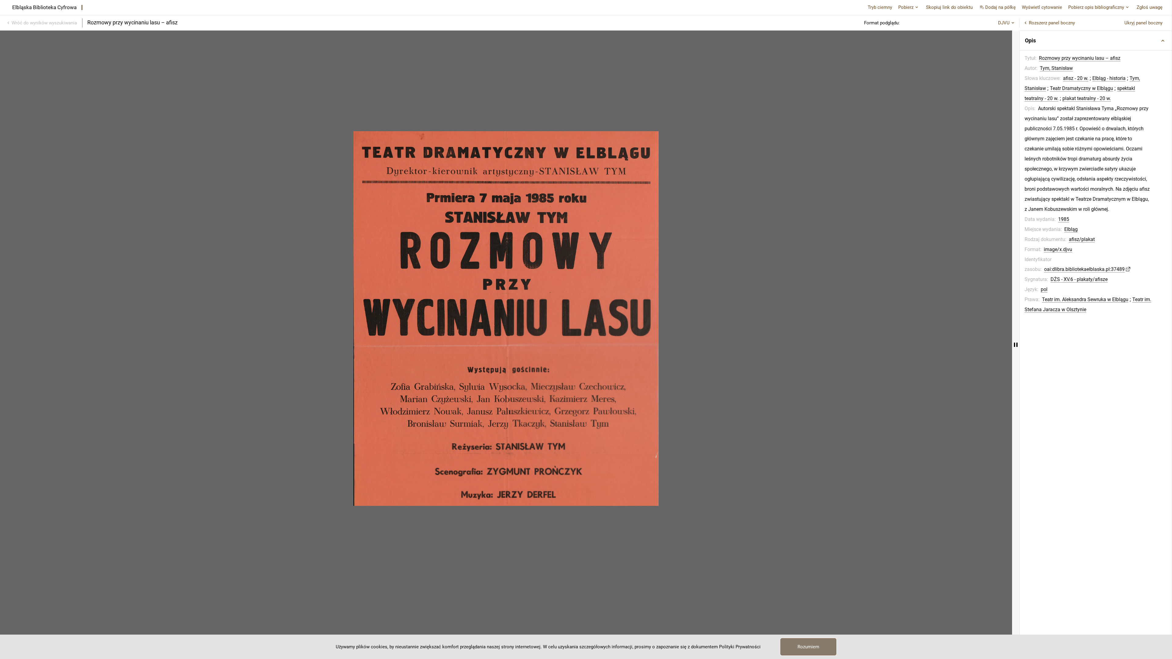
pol (1044, 289)
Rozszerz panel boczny (1052, 23)
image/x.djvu (1058, 249)
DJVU (1004, 23)
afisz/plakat (1082, 239)
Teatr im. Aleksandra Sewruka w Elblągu (1085, 299)
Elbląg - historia (1109, 78)
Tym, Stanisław (1056, 68)
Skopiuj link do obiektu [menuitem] (949, 7)
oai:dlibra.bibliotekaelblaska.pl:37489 (1084, 269)
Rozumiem (808, 647)
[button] (1096, 40)
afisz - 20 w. (1075, 78)
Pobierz (905, 7)
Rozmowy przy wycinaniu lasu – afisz (1079, 58)
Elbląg (1071, 229)
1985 (1063, 219)
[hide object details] (1015, 345)
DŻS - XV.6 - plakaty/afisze (1079, 279)
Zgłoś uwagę (1150, 7)
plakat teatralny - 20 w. (1086, 98)
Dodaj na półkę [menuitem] (1000, 7)
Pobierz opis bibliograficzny (1096, 7)
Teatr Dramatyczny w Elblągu (1081, 88)
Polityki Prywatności (740, 647)
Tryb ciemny (880, 7)
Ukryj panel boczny (1143, 23)
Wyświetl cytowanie (1042, 7)
